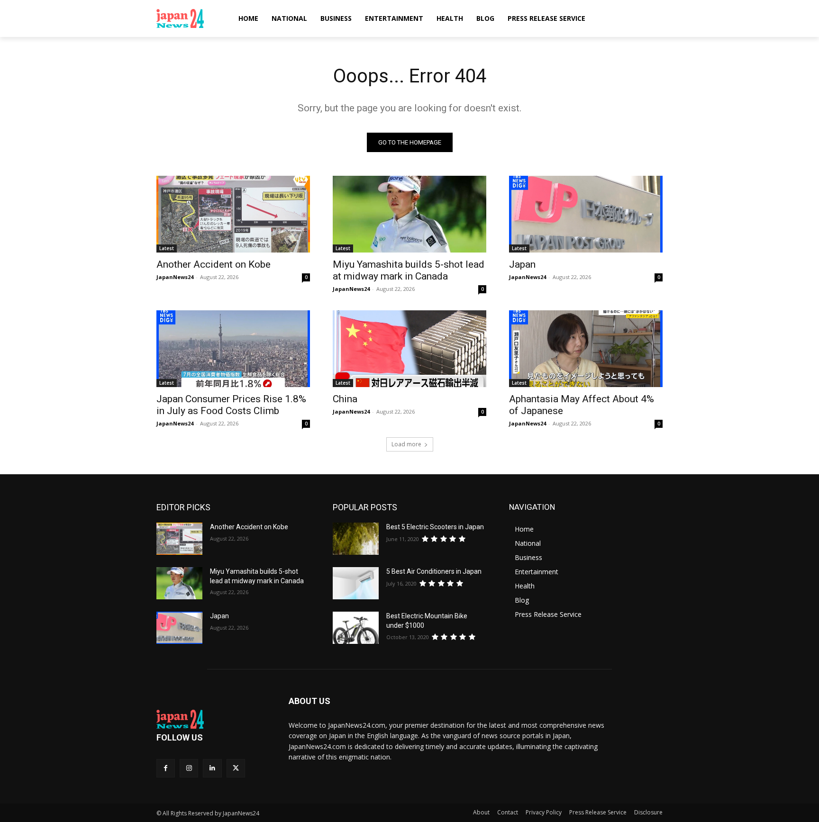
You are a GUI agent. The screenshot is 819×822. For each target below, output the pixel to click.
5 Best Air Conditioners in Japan (434, 571)
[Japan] (586, 214)
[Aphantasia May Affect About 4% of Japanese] (586, 348)
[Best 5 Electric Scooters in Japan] (356, 539)
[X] (236, 768)
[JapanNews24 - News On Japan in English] (189, 18)
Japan (522, 264)
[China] (409, 348)
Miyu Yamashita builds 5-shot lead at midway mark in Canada (408, 270)
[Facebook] (165, 768)
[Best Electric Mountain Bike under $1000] (356, 628)
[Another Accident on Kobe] (233, 214)
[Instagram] (189, 768)
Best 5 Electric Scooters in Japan (435, 527)
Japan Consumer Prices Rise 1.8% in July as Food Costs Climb (231, 404)
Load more (406, 444)
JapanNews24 (174, 276)
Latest (166, 248)
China (345, 399)
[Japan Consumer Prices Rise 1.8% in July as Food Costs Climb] (233, 348)
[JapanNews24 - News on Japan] (211, 719)
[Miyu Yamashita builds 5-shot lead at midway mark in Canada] (409, 214)
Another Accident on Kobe (213, 264)
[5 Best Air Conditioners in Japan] (356, 583)
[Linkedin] (212, 768)
